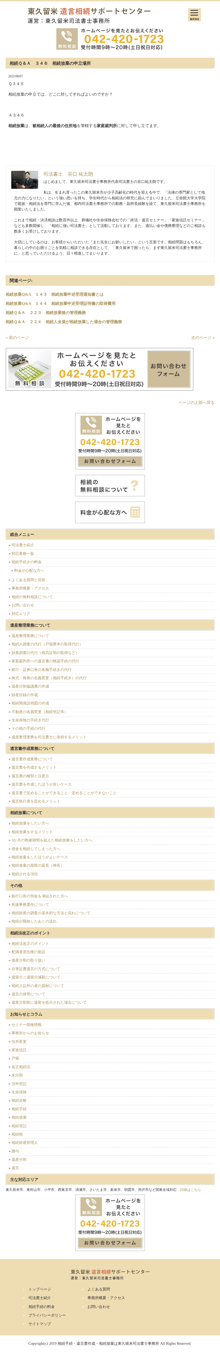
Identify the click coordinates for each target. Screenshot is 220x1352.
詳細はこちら (190, 1190)
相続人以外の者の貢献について (38, 986)
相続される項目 (25, 874)
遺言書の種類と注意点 (30, 776)
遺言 (15, 1168)
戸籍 (15, 1058)
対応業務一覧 (23, 554)
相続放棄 (19, 1117)
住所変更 (19, 1042)
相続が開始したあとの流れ (34, 921)
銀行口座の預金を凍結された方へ (40, 896)
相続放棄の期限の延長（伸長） (38, 865)
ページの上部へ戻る (196, 402)
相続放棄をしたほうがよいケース (40, 857)
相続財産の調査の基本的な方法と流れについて (51, 913)
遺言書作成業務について (32, 759)
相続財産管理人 (25, 1143)
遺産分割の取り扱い (28, 960)
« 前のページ (17, 337)
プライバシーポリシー (47, 1315)
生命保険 (19, 1092)
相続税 (17, 1134)
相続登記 (19, 1126)
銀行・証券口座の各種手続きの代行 (42, 670)
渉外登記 (19, 1084)
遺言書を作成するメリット (34, 767)
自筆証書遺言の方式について (36, 969)
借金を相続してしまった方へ (36, 849)
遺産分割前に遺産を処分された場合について (49, 1002)
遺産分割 (19, 1160)
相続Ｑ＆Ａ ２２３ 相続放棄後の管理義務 (46, 312)
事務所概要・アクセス (30, 588)
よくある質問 (98, 1289)
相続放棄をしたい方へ (30, 823)
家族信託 (19, 1050)
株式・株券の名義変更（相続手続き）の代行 (49, 678)
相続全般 (19, 1100)
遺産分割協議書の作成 (30, 686)
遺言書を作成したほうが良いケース (42, 784)
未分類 (17, 1075)
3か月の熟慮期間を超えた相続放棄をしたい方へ (52, 840)
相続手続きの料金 (27, 562)
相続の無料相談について (32, 597)
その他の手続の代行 (28, 728)
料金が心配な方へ (29, 571)
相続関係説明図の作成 (30, 703)
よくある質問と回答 (28, 580)
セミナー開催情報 (27, 1025)
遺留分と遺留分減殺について (36, 977)
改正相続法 (21, 1067)
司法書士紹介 (23, 545)
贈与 (15, 1151)
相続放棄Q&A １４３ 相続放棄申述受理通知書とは (55, 294)
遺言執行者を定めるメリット (36, 801)
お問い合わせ (23, 605)
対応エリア (21, 614)
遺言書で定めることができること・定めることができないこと (64, 793)
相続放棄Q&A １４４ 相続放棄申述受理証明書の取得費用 (61, 303)
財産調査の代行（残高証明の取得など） (45, 653)
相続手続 (19, 1109)
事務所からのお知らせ (30, 1033)
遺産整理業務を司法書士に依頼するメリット (49, 737)
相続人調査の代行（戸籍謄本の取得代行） (47, 644)
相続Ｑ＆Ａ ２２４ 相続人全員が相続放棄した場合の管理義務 (64, 322)
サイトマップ (39, 1324)
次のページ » (203, 337)
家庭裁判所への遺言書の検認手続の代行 (45, 661)
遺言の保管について (28, 994)
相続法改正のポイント (30, 944)
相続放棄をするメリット (32, 832)
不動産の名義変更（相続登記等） (40, 712)
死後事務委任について (30, 905)
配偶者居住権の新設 (28, 952)
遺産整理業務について (30, 636)
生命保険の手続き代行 (30, 720)
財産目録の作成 (25, 695)
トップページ (39, 1289)
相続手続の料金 (41, 1307)
